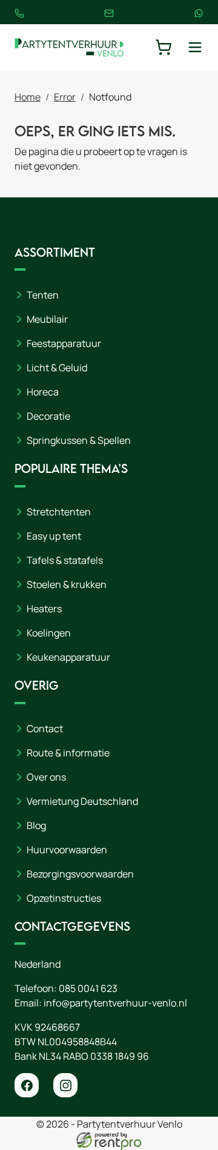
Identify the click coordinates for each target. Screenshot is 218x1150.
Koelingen (49, 632)
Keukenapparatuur (68, 657)
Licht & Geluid (57, 367)
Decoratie (48, 416)
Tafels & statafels (65, 560)
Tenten (43, 295)
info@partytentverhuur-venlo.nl (115, 1003)
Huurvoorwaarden (67, 849)
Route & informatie (68, 752)
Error (65, 97)
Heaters (44, 608)
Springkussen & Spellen (79, 440)
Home (28, 97)
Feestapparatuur (64, 343)
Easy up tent (54, 536)
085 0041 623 (88, 988)
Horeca (43, 391)
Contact (45, 728)
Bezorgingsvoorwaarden (80, 874)
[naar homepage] (69, 47)
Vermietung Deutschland (82, 801)
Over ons (46, 777)
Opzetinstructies (64, 898)
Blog (36, 825)
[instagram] (65, 1085)
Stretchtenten (59, 511)
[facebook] (27, 1085)
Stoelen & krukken (67, 584)
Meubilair (47, 319)
